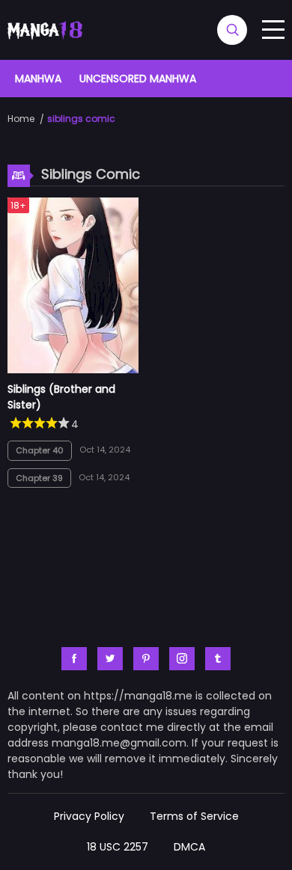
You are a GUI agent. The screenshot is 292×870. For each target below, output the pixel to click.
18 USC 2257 (117, 846)
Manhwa (38, 78)
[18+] (73, 369)
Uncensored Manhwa (137, 78)
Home (20, 118)
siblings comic (81, 118)
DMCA (189, 846)
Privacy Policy (89, 816)
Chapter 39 (39, 478)
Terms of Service (194, 816)
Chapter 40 (40, 450)
